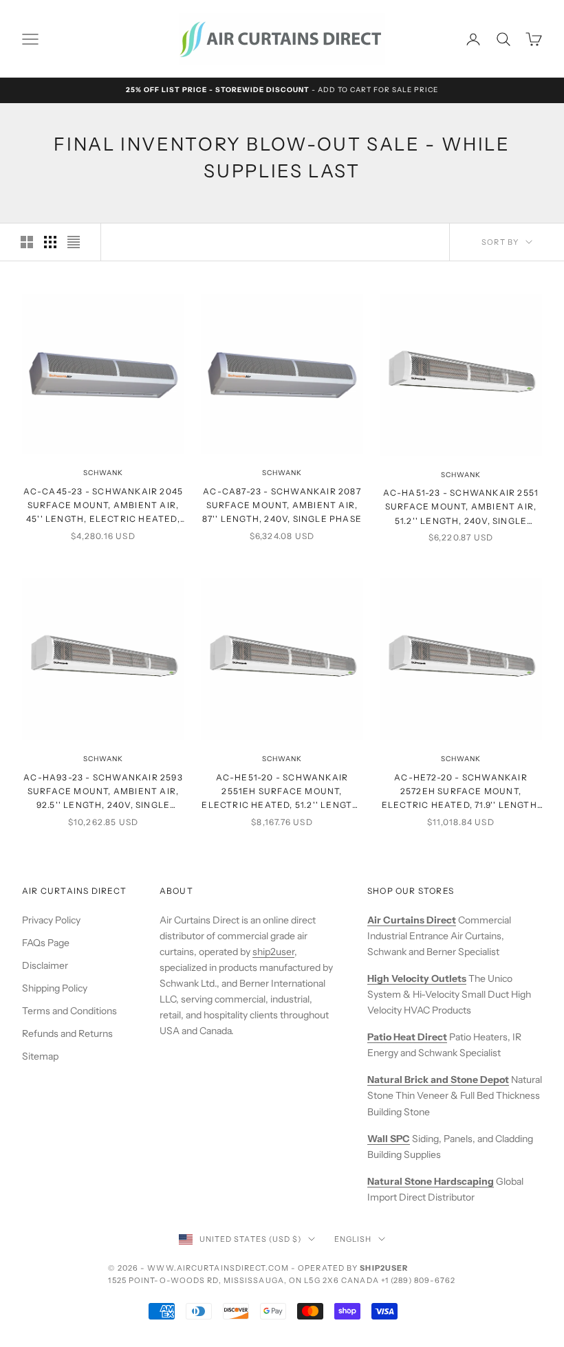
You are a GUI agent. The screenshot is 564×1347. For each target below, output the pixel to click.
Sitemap (40, 1056)
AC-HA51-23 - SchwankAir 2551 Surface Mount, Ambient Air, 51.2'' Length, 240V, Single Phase (461, 508)
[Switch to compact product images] (73, 242)
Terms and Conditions (69, 1011)
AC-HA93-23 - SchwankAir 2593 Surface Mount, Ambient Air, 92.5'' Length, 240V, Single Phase (103, 792)
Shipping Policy (54, 988)
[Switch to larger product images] (27, 242)
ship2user (273, 951)
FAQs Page (45, 943)
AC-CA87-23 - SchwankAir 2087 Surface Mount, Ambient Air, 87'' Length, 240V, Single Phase (282, 505)
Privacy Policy (51, 920)
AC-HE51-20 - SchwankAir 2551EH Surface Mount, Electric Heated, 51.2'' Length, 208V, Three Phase (282, 792)
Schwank (103, 472)
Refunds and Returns (67, 1033)
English (353, 1239)
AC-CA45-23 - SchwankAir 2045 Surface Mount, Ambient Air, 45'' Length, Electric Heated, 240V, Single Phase (103, 506)
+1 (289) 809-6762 (418, 1280)
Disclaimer (45, 965)
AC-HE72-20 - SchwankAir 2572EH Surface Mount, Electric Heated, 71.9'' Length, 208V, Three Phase (461, 792)
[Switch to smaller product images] (50, 242)
